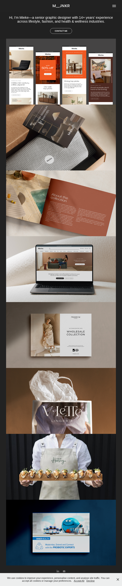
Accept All (79, 581)
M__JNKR (61, 6)
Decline (90, 581)
